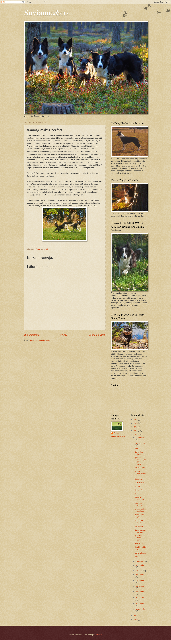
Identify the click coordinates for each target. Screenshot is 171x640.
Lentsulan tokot (139, 453)
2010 (136, 620)
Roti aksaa (139, 543)
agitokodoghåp (140, 553)
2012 (136, 434)
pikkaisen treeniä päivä (139, 538)
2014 (136, 427)
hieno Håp (139, 490)
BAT (137, 494)
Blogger (99, 635)
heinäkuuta (140, 575)
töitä (137, 557)
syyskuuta (140, 565)
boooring (138, 479)
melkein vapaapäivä (140, 499)
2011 (136, 616)
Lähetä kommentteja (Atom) (39, 340)
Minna (116, 433)
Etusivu (64, 335)
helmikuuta (140, 603)
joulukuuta (140, 437)
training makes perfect (141, 531)
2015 (136, 423)
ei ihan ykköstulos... (141, 473)
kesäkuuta (140, 580)
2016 (136, 420)
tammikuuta (140, 609)
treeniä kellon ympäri (140, 516)
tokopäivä (139, 526)
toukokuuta (140, 586)
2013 (136, 431)
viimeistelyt (139, 483)
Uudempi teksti (32, 335)
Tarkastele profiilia (118, 436)
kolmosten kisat (139, 522)
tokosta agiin (140, 468)
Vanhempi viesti (97, 335)
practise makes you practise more (140, 461)
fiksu (137, 448)
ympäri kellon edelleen (140, 510)
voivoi (137, 487)
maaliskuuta (140, 598)
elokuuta (139, 571)
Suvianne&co (46, 12)
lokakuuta (140, 561)
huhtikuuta (140, 592)
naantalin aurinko (139, 504)
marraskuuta (140, 443)
